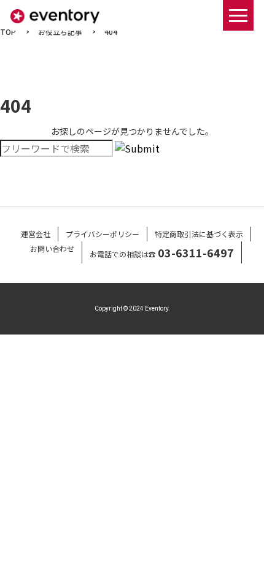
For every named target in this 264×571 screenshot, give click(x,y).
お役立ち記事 (60, 31)
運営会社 (35, 234)
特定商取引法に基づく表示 (199, 234)
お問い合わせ (52, 248)
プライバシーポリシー (102, 234)
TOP (8, 31)
